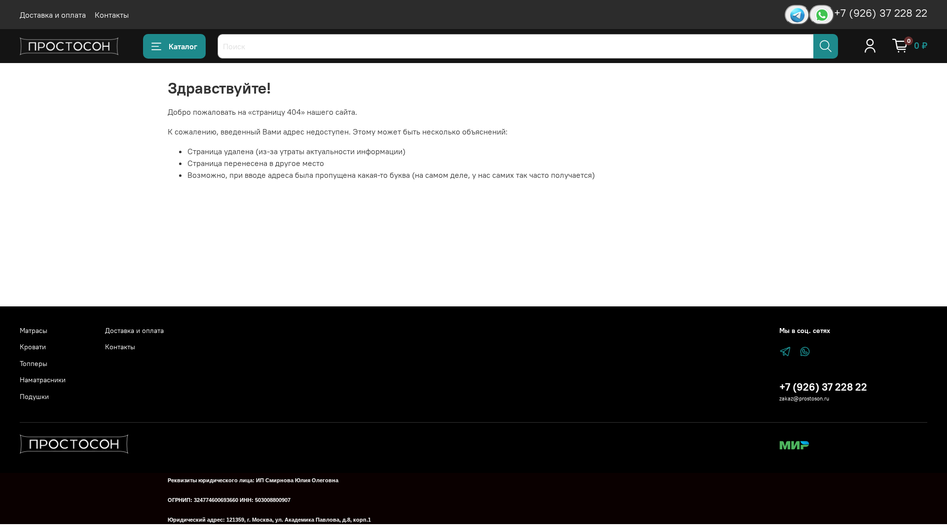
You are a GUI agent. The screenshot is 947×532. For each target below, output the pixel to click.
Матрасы (33, 330)
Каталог (183, 46)
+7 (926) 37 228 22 (880, 13)
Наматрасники (43, 379)
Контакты (112, 15)
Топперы (33, 363)
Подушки (34, 396)
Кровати (33, 346)
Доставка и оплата (53, 15)
